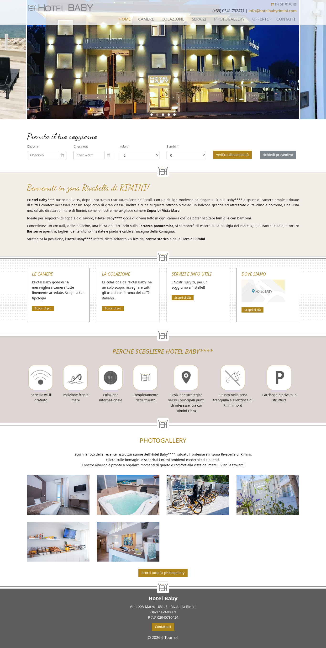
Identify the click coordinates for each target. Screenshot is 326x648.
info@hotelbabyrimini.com (273, 10)
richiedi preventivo (278, 154)
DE (282, 4)
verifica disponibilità (232, 154)
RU (290, 4)
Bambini (172, 146)
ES (295, 4)
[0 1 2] (186, 155)
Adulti (124, 146)
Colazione (173, 19)
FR (286, 4)
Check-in (33, 146)
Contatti (285, 19)
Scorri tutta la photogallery (163, 572)
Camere (146, 19)
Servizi (199, 19)
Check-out (81, 146)
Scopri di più (43, 308)
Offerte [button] (260, 19)
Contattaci (163, 626)
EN (277, 4)
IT (272, 4)
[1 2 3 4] (139, 155)
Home (125, 19)
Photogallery (229, 19)
